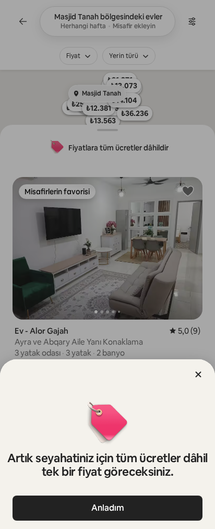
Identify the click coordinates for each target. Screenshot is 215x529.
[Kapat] (198, 374)
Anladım (107, 507)
